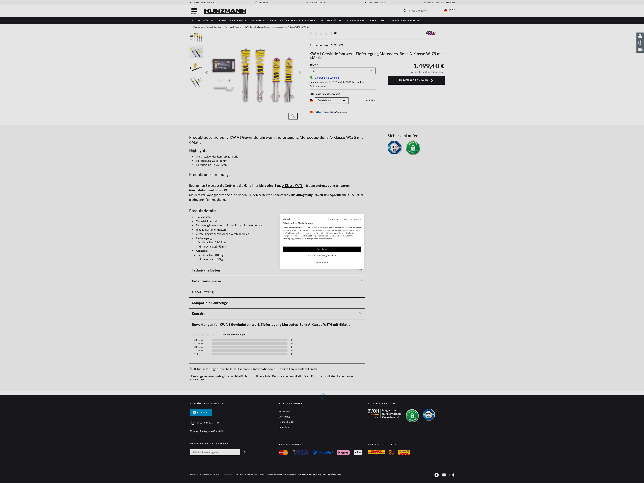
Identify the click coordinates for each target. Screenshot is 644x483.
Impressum (356, 219)
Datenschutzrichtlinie (338, 219)
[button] (288, 219)
